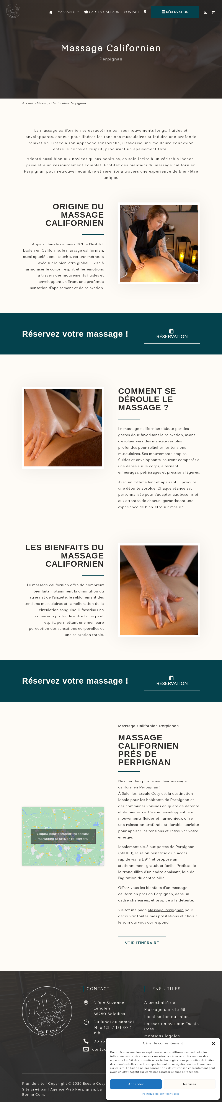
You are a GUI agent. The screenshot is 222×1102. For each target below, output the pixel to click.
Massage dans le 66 (164, 1009)
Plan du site (33, 1084)
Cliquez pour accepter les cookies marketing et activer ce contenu (63, 836)
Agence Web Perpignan (72, 1089)
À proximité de (159, 1002)
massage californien (60, 130)
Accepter (136, 1084)
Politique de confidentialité (161, 1093)
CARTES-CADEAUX (104, 12)
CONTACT (131, 12)
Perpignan (179, 800)
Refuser (190, 1084)
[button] (213, 1043)
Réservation (177, 12)
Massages (66, 12)
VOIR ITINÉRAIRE (142, 943)
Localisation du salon (166, 1017)
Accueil (28, 103)
